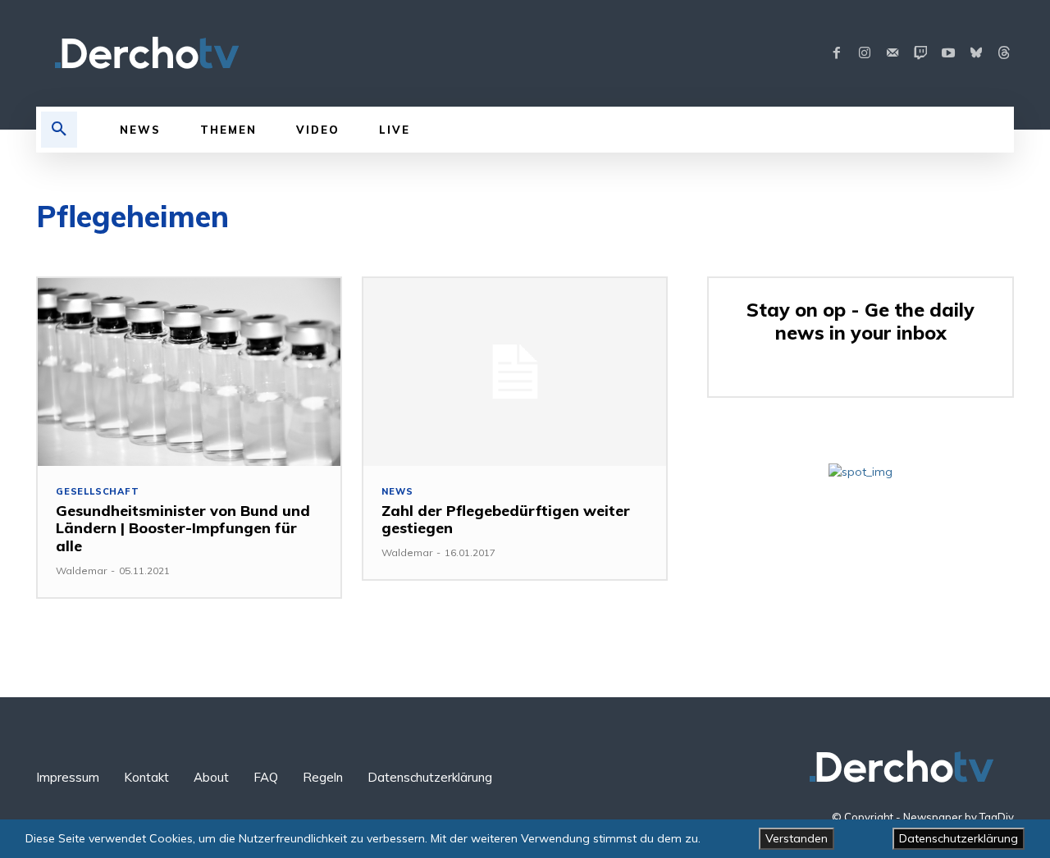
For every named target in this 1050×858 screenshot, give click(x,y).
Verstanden (796, 838)
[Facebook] (837, 53)
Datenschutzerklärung (958, 838)
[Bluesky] (976, 53)
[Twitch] (920, 53)
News (397, 491)
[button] (59, 130)
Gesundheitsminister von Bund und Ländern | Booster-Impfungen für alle (183, 528)
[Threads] (1004, 53)
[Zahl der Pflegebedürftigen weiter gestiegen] (514, 372)
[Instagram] (864, 53)
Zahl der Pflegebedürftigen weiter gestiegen (505, 519)
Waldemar (81, 570)
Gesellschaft (97, 491)
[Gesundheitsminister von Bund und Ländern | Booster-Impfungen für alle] (189, 372)
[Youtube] (948, 53)
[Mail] (892, 53)
